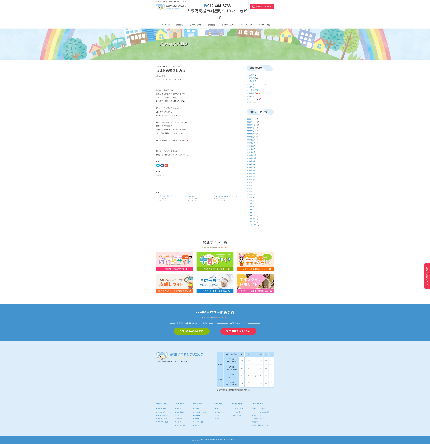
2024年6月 (251, 170)
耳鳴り (178, 422)
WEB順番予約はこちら (238, 331)
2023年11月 (251, 191)
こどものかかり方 (258, 419)
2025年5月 (251, 140)
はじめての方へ (227, 25)
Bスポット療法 (237, 415)
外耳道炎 (179, 419)
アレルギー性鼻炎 (200, 412)
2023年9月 (251, 197)
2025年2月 (251, 149)
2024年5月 (251, 173)
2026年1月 (251, 119)
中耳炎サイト (256, 415)
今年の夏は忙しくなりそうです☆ (225, 196)
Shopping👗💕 (255, 99)
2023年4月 (251, 212)
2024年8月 (251, 164)
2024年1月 (251, 185)
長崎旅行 (252, 81)
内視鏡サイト (256, 422)
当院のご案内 (161, 409)
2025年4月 (251, 143)
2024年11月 (251, 155)
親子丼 (251, 87)
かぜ (216, 409)
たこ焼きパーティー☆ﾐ (258, 84)
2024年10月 (251, 158)
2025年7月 (251, 134)
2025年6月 (251, 137)
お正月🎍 (252, 75)
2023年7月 (251, 203)
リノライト (198, 425)
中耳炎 (178, 409)
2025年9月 (251, 128)
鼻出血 (196, 419)
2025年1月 (251, 152)
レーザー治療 (198, 422)
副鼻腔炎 (197, 415)
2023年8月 (251, 200)
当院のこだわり (196, 25)
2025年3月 (251, 146)
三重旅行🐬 (253, 90)
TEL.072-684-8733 (191, 331)
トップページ (165, 25)
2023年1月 (251, 221)
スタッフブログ (246, 25)
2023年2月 (251, 218)
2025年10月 (251, 125)
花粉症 (196, 409)
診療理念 (211, 25)
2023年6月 (251, 206)
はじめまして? (190, 196)
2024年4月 (251, 176)
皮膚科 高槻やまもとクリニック (263, 425)
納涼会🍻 (252, 102)
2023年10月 (251, 194)
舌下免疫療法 (237, 412)
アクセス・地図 (264, 25)
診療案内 (179, 25)
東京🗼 (252, 96)
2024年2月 (251, 182)
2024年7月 (251, 167)
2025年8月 (251, 131)
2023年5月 (251, 209)
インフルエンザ (237, 409)
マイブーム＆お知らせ (164, 196)
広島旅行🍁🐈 (254, 93)
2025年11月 (251, 122)
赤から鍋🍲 (253, 78)
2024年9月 (251, 161)
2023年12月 (251, 188)
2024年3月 (251, 179)
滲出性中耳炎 (180, 425)
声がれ (217, 415)
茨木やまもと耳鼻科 (258, 409)
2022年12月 (251, 225)
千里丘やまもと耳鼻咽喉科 (260, 412)
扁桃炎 (217, 419)
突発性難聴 (180, 412)
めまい (178, 415)
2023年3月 (251, 215)
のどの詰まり (219, 412)
